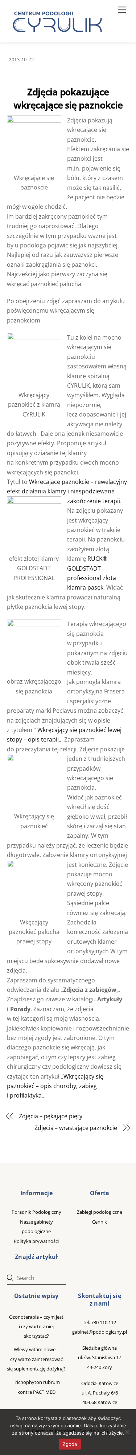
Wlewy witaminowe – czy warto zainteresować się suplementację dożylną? (36, 1359)
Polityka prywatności (36, 1241)
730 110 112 (103, 1322)
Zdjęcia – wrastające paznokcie (75, 1128)
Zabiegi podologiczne (99, 1212)
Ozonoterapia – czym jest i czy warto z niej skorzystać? (36, 1326)
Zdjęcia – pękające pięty (50, 1116)
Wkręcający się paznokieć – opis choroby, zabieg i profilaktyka (55, 1086)
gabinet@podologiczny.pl (99, 1332)
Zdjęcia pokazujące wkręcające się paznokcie (68, 99)
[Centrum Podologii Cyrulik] (56, 35)
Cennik (99, 1222)
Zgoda (69, 1444)
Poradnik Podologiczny (36, 1212)
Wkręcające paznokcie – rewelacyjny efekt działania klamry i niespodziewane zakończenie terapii (67, 491)
